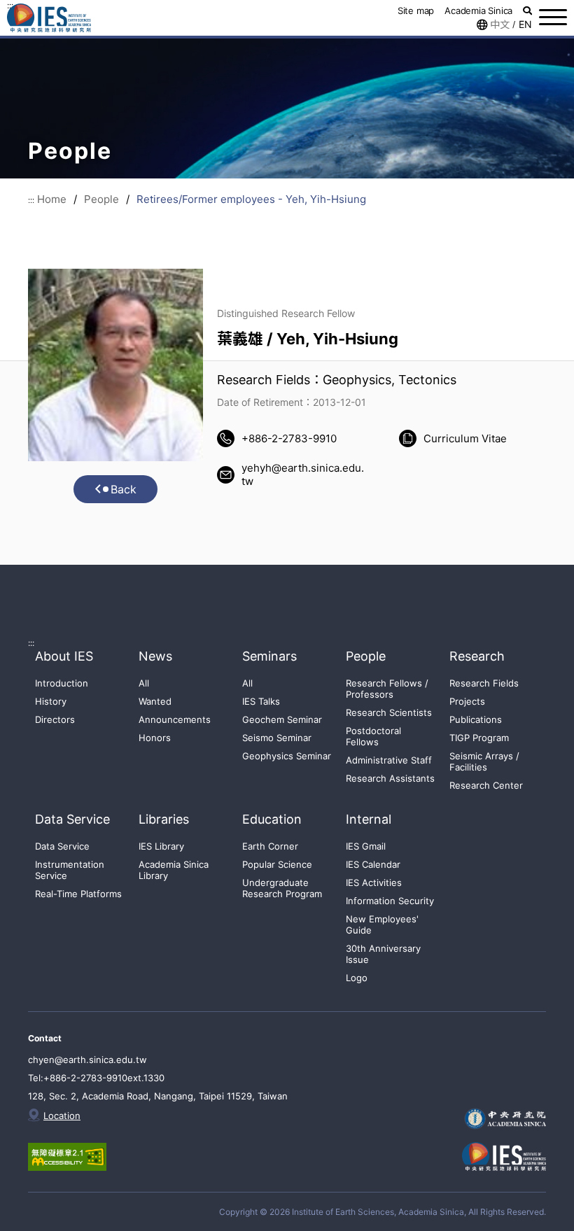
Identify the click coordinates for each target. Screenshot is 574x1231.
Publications (475, 719)
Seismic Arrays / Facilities (484, 761)
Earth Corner (270, 846)
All (144, 683)
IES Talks (261, 701)
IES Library (161, 846)
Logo (357, 977)
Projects (467, 701)
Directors (55, 719)
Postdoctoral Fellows (373, 736)
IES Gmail (366, 846)
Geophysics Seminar (286, 755)
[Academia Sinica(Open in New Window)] (504, 1119)
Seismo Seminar (277, 737)
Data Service (62, 846)
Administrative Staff (389, 760)
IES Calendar (373, 864)
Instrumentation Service (69, 870)
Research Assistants (390, 778)
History (50, 701)
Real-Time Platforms (78, 893)
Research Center (486, 785)
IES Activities (374, 882)
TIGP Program (479, 737)
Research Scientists (389, 712)
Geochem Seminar (282, 719)
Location (61, 1115)
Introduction (61, 683)
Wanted (155, 701)
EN (525, 24)
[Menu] (553, 18)
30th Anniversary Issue (383, 954)
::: (31, 200)
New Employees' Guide (382, 924)
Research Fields (484, 683)
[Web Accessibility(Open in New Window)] (77, 1157)
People (101, 199)
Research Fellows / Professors (387, 688)
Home (51, 199)
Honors (155, 737)
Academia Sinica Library (174, 870)
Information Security (390, 900)
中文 (500, 24)
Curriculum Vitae (465, 438)
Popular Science (277, 864)
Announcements (175, 719)
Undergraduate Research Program (282, 888)
